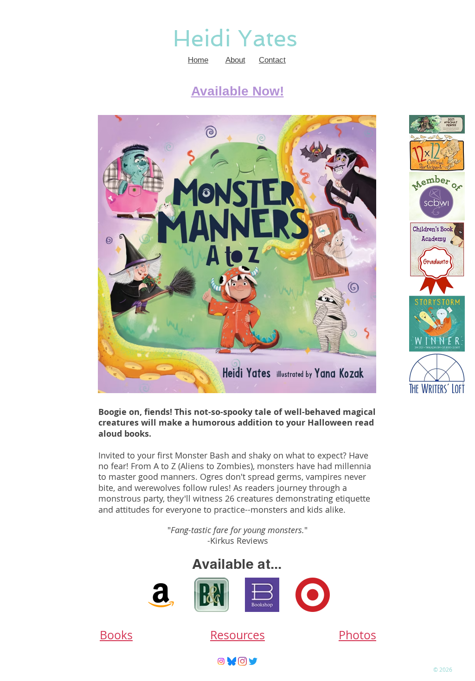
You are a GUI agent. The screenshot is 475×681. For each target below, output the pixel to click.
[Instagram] (221, 661)
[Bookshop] (262, 595)
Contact (272, 60)
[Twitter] (253, 661)
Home (198, 60)
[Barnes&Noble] (211, 595)
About (235, 60)
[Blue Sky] (231, 661)
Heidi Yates (235, 38)
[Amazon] (161, 595)
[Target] (312, 595)
